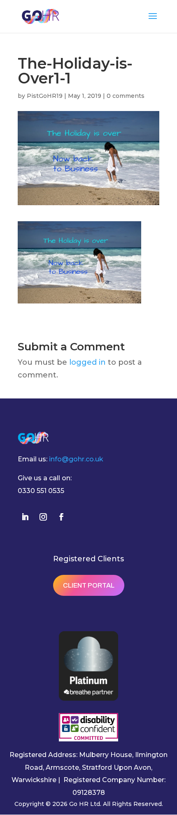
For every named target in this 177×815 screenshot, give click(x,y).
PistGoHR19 (45, 96)
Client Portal (88, 585)
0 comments (125, 96)
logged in (87, 362)
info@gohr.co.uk (76, 459)
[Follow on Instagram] (43, 516)
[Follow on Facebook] (61, 516)
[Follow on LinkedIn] (25, 516)
